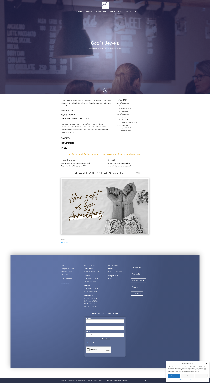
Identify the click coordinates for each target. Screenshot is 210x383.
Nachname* (89, 325)
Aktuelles (135, 274)
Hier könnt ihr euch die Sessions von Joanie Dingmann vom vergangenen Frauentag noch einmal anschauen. (105, 154)
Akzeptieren (174, 376)
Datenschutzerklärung (188, 379)
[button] (207, 363)
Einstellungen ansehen (201, 376)
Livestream (135, 267)
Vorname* (88, 318)
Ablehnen (187, 376)
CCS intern (135, 293)
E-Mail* (88, 331)
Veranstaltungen (137, 280)
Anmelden (105, 339)
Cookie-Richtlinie (181, 379)
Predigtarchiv (136, 287)
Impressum (195, 379)
